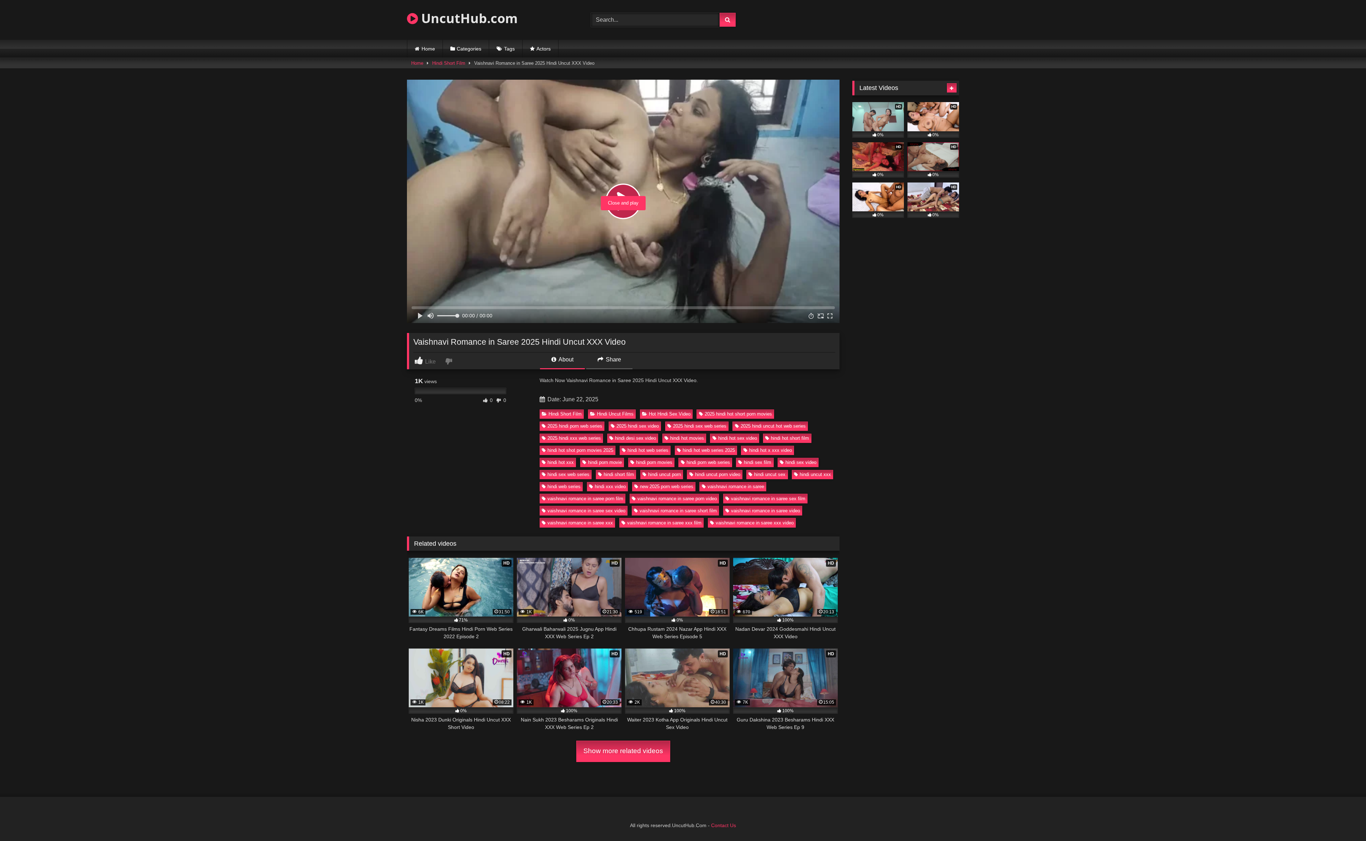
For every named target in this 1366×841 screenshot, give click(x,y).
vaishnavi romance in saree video (765, 510)
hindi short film (619, 474)
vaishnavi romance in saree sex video (586, 510)
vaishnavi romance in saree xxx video (755, 522)
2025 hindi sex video (637, 426)
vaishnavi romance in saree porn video (677, 498)
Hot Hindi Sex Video (669, 414)
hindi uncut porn (664, 474)
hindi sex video (800, 462)
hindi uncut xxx (815, 474)
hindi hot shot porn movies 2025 (580, 450)
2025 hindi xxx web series (574, 438)
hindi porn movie (605, 462)
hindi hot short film (790, 438)
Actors (543, 49)
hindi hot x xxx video (770, 450)
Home (428, 49)
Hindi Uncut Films (615, 414)
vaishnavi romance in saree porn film (585, 498)
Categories (469, 49)
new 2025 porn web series (666, 486)
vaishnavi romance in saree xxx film (664, 522)
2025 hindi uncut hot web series (773, 426)
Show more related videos (623, 751)
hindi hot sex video (737, 438)
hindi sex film (757, 462)
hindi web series (564, 486)
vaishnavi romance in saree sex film (768, 498)
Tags (509, 49)
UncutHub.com (468, 18)
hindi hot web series (648, 450)
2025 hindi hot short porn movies (738, 414)
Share (612, 359)
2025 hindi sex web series (699, 426)
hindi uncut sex (769, 474)
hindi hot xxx (560, 462)
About (565, 359)
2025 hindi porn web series (574, 426)
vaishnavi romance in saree (736, 486)
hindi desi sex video (635, 438)
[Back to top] (1344, 820)
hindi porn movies (654, 462)
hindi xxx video (610, 486)
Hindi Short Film (448, 63)
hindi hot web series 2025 (709, 450)
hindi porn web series (708, 462)
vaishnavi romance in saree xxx (580, 522)
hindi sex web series (568, 474)
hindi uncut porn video (717, 474)
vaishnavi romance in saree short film (678, 510)
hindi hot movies (687, 438)
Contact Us (723, 825)
